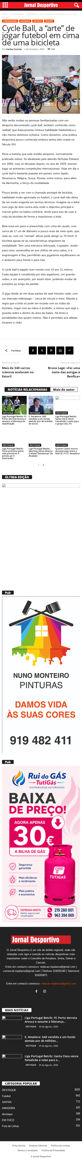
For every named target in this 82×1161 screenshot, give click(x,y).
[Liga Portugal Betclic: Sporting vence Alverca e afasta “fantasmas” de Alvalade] (41, 437)
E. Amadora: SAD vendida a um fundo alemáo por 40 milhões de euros (41, 420)
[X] (42, 350)
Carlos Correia (14, 49)
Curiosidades (17, 14)
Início (4, 14)
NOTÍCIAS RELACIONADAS (27, 389)
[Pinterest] (51, 350)
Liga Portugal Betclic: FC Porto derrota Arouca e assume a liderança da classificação (14, 420)
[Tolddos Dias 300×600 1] (41, 844)
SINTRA (7, 1102)
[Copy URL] (69, 350)
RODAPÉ (49, 21)
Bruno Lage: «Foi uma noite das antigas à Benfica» (64, 372)
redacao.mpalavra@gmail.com (58, 983)
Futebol (6, 1096)
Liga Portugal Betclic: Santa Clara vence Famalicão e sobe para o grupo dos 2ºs (67, 420)
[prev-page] (39, 465)
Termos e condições (27, 1150)
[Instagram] (45, 991)
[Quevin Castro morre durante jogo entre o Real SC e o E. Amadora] (67, 437)
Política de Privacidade (53, 1150)
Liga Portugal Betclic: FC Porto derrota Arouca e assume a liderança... (51, 1019)
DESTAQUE (25, 21)
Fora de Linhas (10, 1126)
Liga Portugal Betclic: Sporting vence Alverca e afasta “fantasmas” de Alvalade (41, 452)
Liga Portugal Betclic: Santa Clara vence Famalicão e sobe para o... (51, 1058)
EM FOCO (38, 21)
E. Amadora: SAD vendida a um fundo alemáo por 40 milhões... (50, 1039)
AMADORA (8, 1108)
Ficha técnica (18, 1145)
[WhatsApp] (60, 350)
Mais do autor (64, 389)
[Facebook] (33, 350)
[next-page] (43, 465)
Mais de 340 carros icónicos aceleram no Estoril (18, 372)
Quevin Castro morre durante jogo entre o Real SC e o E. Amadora (67, 451)
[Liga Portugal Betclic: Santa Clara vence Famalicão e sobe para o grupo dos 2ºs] (67, 405)
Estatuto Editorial (38, 1145)
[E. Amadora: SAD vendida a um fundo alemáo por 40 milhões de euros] (41, 405)
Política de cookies (60, 1145)
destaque (7, 1114)
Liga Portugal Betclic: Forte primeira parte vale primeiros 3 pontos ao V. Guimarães (12, 453)
